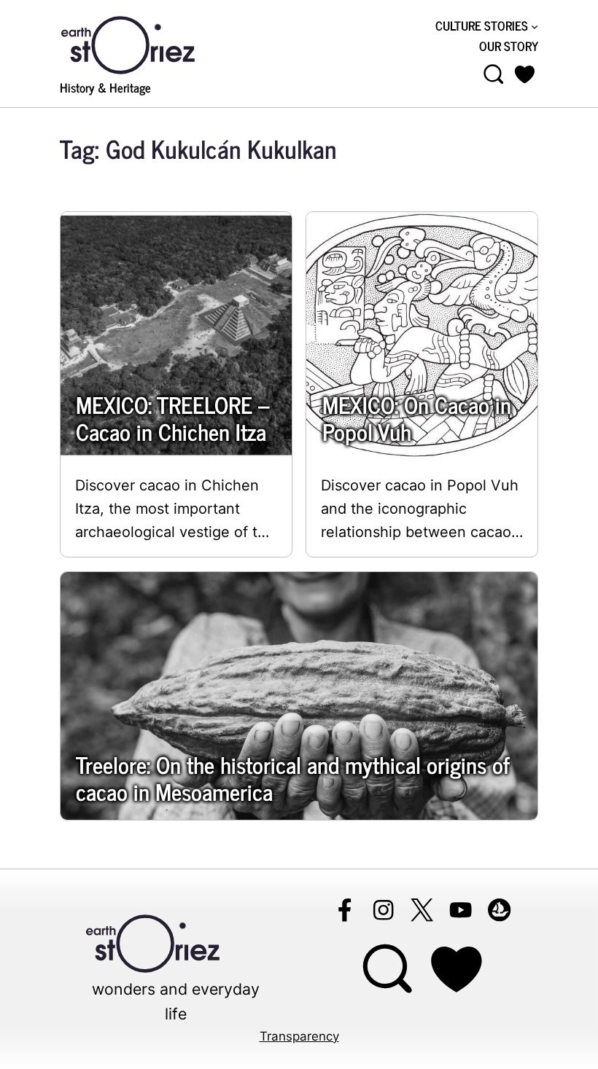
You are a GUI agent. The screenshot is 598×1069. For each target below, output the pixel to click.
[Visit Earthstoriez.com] (151, 43)
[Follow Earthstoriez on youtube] (460, 910)
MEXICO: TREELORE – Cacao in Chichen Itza (173, 418)
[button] (524, 74)
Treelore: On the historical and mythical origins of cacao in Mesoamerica (292, 777)
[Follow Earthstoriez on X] (422, 910)
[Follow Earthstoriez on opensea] (499, 910)
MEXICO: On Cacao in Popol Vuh (416, 418)
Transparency (299, 1036)
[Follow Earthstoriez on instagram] (383, 910)
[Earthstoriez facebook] (344, 910)
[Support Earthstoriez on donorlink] (456, 969)
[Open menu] (493, 74)
